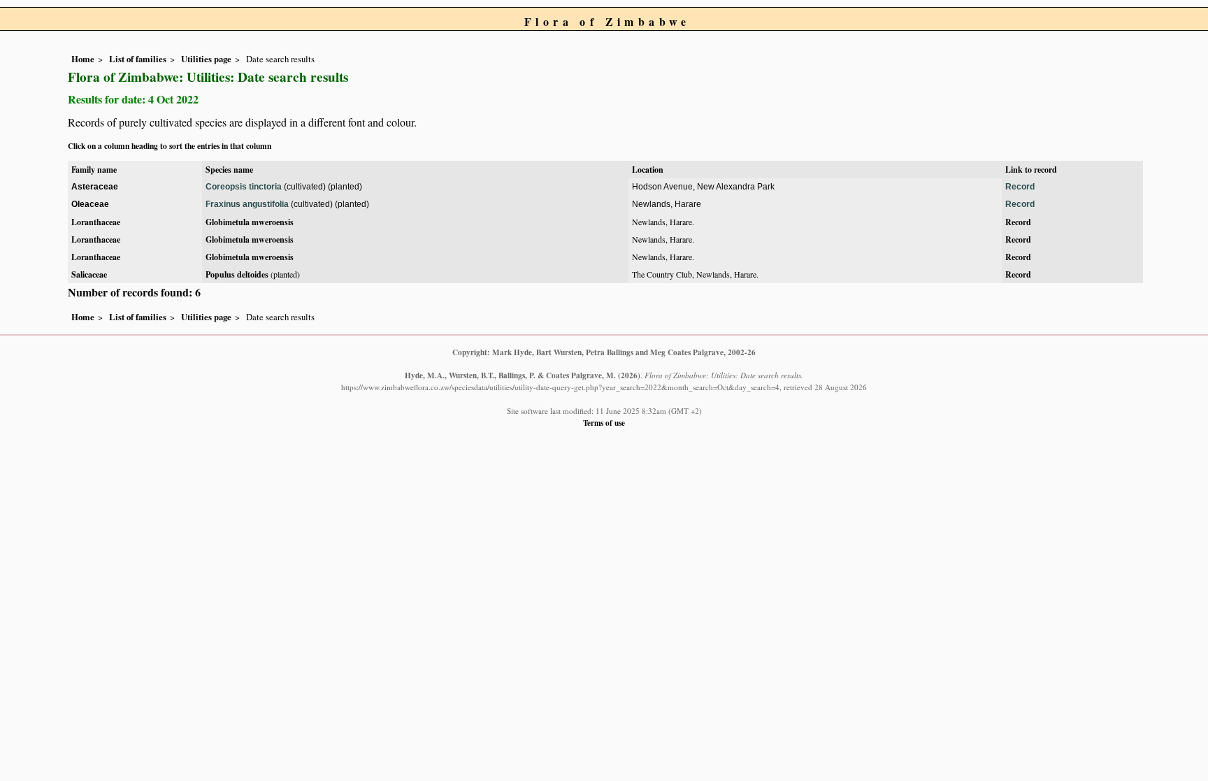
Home (82, 58)
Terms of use (604, 423)
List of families (137, 58)
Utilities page (206, 58)
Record (1020, 187)
